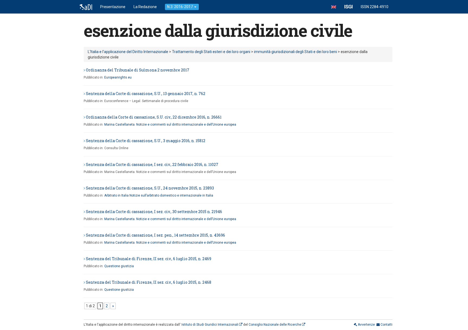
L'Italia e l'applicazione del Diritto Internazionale (128, 52)
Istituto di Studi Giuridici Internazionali (210, 324)
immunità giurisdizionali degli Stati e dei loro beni (295, 52)
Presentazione (112, 7)
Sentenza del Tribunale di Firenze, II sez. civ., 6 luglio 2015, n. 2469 (148, 258)
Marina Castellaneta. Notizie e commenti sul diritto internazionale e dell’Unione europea (170, 124)
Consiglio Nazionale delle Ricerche (275, 324)
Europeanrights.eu (118, 77)
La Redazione (145, 7)
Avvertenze (366, 324)
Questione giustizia (119, 266)
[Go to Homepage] (86, 7)
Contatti (386, 324)
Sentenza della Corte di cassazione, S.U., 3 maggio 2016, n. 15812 (145, 140)
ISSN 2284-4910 (374, 7)
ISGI (348, 6)
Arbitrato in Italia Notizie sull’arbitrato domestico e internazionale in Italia (158, 195)
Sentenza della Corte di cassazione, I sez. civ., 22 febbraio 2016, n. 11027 (152, 164)
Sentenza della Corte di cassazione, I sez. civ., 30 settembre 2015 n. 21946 (154, 211)
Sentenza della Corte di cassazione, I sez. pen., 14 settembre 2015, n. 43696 (155, 235)
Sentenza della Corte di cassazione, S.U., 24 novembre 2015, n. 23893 (150, 188)
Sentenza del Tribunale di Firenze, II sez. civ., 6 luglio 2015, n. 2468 (148, 282)
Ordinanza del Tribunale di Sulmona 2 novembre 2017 (137, 70)
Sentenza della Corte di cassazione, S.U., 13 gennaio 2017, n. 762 (145, 93)
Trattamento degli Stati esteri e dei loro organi (211, 52)
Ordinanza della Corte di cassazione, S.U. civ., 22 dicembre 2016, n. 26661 (154, 117)
